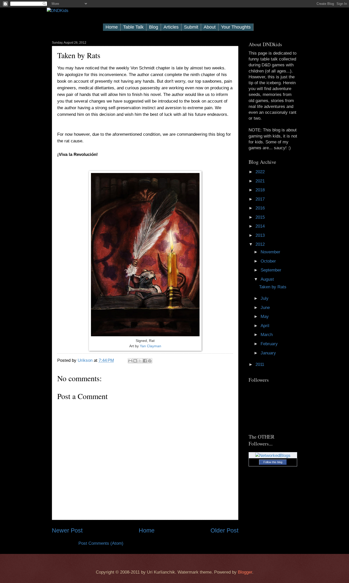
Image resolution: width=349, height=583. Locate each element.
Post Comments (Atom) (100, 543)
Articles (171, 27)
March (267, 334)
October (269, 261)
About (210, 27)
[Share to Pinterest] (149, 360)
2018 (260, 190)
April (266, 325)
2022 (260, 171)
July (265, 298)
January (269, 353)
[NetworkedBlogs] (272, 455)
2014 (260, 226)
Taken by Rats (272, 286)
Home (112, 27)
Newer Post (67, 530)
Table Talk (133, 27)
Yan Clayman (150, 346)
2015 (260, 217)
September (272, 270)
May (265, 316)
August (268, 279)
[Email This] (130, 360)
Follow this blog (272, 462)
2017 (260, 199)
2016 (260, 208)
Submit (191, 27)
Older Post (224, 530)
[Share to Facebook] (144, 360)
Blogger (245, 572)
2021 (260, 181)
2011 (260, 364)
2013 (260, 235)
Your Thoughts (236, 27)
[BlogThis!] (135, 360)
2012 (260, 244)
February (270, 343)
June (266, 307)
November (271, 252)
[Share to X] (140, 360)
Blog (153, 27)
